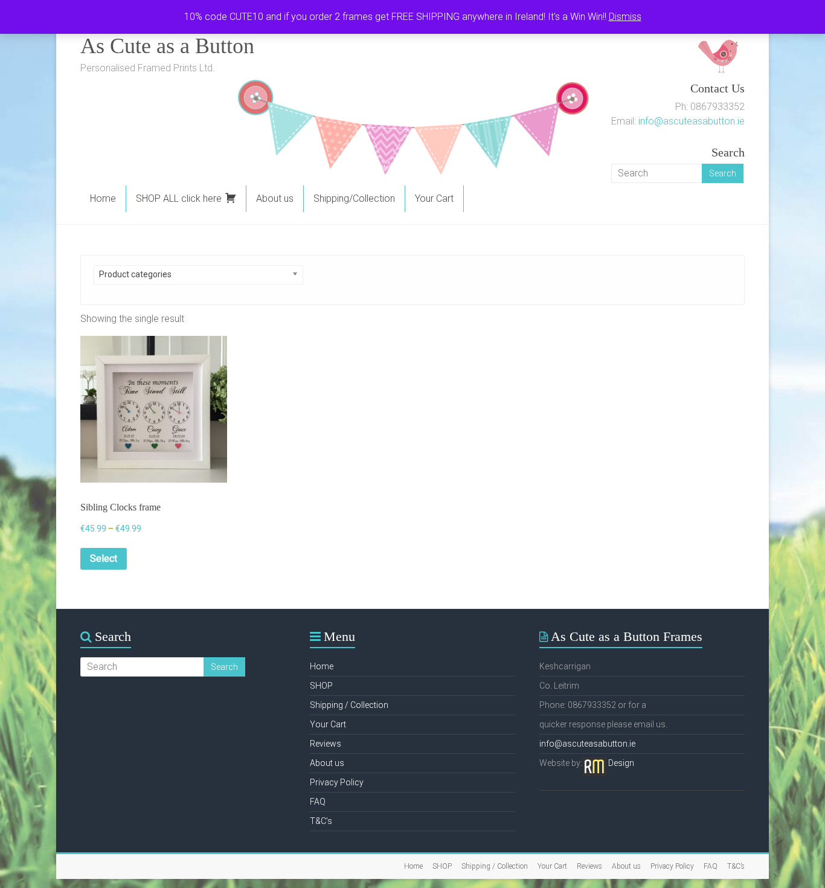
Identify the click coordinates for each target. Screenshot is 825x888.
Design (621, 763)
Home (103, 198)
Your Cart (434, 198)
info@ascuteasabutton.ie (691, 121)
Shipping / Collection (349, 705)
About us (275, 198)
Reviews (325, 743)
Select (103, 558)
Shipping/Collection (354, 198)
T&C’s (321, 821)
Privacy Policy (337, 782)
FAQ (318, 801)
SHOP (321, 685)
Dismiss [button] (625, 16)
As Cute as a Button (167, 46)
